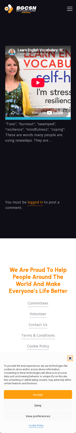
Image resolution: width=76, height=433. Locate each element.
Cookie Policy (36, 425)
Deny (38, 405)
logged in (35, 202)
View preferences (38, 416)
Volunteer (38, 313)
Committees (38, 303)
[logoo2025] (22, 9)
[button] (70, 358)
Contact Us (38, 324)
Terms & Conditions (38, 335)
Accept (38, 395)
